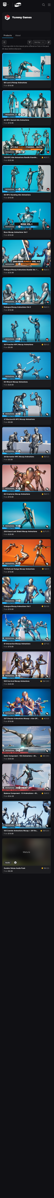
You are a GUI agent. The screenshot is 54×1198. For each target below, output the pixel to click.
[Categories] (4, 42)
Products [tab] (8, 35)
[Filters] (30, 42)
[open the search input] (43, 5)
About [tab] (18, 35)
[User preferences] (49, 42)
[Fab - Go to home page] (17, 4)
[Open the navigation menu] (49, 5)
